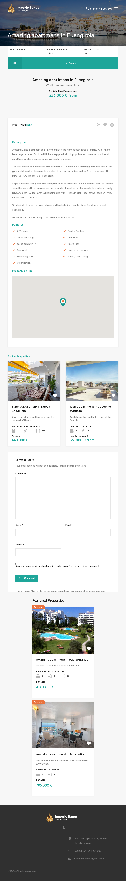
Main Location (18, 49)
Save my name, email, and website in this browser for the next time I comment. (57, 566)
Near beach (73, 244)
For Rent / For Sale (57, 49)
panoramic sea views (79, 250)
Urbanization (24, 262)
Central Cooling (76, 231)
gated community (26, 244)
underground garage (78, 256)
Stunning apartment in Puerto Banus (62, 659)
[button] (66, 307)
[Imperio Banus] (23, 12)
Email (69, 525)
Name (19, 525)
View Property (33, 392)
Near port (22, 250)
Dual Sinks (73, 237)
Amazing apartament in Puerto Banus (62, 754)
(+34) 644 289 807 (101, 8)
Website (19, 544)
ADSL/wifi (22, 231)
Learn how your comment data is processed (81, 591)
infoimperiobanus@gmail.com (89, 858)
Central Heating (25, 237)
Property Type (91, 49)
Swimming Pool (25, 256)
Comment (20, 473)
